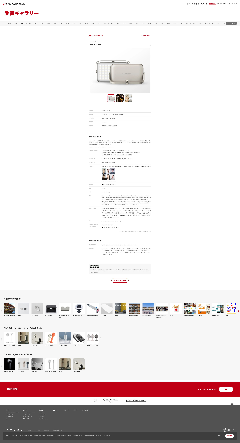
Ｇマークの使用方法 (42, 414)
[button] (111, 98)
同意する (229, 436)
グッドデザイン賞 (9, 414)
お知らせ (75, 410)
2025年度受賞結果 (9, 416)
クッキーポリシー (100, 435)
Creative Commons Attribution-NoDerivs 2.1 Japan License (113, 269)
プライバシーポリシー (37, 430)
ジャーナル (66, 410)
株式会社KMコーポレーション (108, 114)
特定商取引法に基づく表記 (57, 430)
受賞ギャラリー (56, 410)
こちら (92, 272)
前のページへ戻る (146, 35)
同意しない (220, 435)
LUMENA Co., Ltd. (120, 114)
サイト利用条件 (28, 430)
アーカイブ (8, 418)
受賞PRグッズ (41, 416)
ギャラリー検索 (232, 23)
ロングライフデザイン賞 (27, 416)
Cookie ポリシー (47, 430)
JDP (95, 269)
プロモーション (41, 418)
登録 (226, 389)
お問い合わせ (85, 410)
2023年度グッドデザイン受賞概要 (109, 125)
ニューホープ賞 (26, 418)
